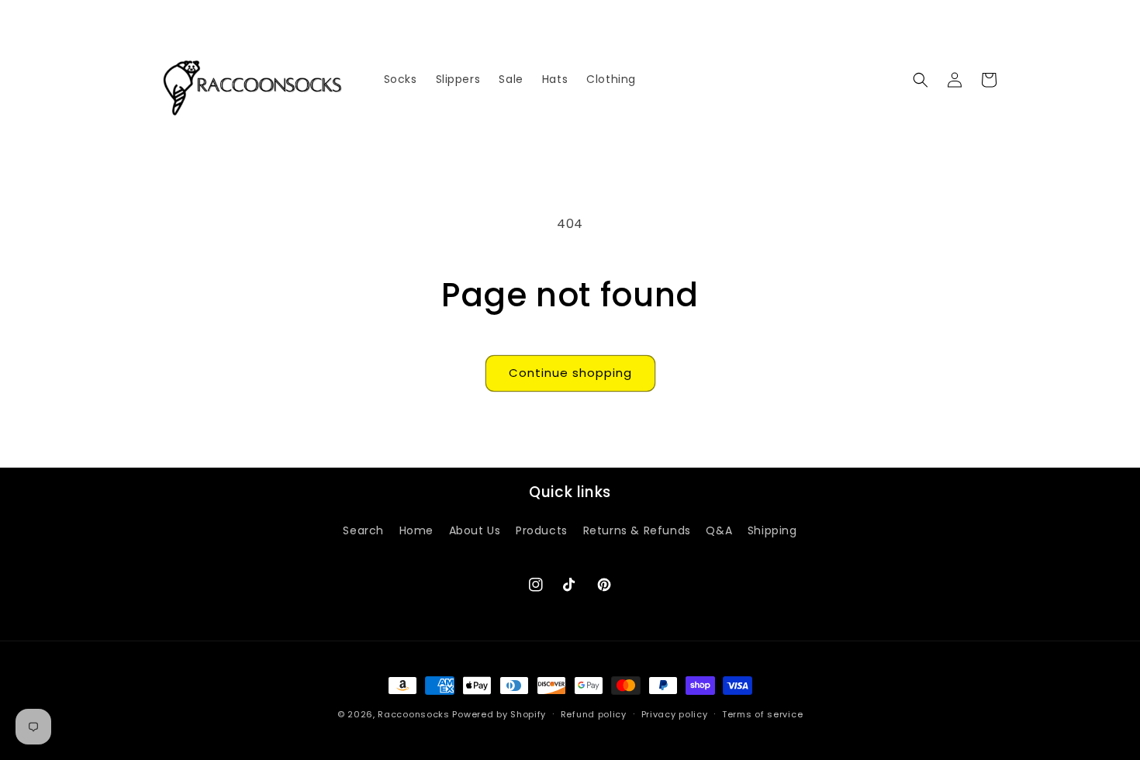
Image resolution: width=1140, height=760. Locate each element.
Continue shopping (570, 372)
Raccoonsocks (413, 714)
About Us (475, 530)
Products (542, 530)
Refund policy (594, 714)
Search (363, 530)
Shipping (772, 530)
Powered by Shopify (499, 714)
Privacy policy (674, 714)
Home (416, 530)
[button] (920, 80)
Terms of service (762, 714)
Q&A (719, 530)
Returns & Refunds (637, 530)
